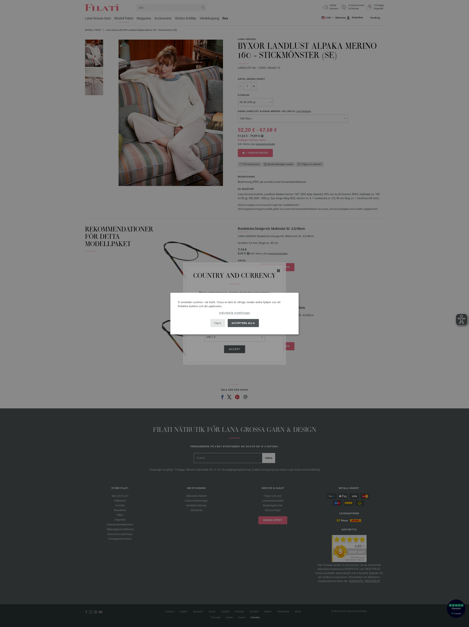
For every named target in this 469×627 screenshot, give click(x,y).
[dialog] (234, 313)
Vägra (217, 323)
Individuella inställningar (234, 312)
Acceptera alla (243, 323)
